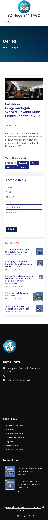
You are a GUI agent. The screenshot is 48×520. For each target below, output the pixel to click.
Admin (7, 255)
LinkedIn (23, 167)
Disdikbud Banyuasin (15, 437)
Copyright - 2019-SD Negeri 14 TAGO (23, 507)
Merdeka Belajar (13, 429)
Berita (24, 47)
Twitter (34, 163)
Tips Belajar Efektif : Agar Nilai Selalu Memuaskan (17, 250)
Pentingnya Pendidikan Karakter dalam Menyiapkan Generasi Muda (19, 264)
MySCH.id (30, 515)
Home (6, 47)
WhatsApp (11, 167)
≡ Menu (6, 21)
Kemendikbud (12, 445)
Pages (15, 47)
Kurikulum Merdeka (14, 425)
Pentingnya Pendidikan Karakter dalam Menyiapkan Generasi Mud (29, 484)
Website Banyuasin (14, 449)
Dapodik (9, 441)
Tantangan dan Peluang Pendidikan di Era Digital (17, 307)
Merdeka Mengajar (14, 433)
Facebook (23, 163)
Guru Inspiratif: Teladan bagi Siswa (16, 294)
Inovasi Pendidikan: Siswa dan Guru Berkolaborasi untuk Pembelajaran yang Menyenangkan (19, 279)
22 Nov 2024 (17, 255)
